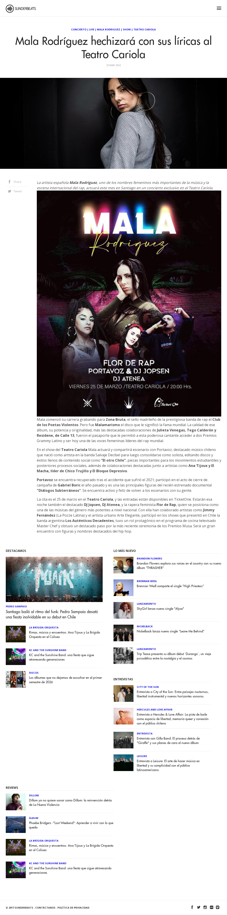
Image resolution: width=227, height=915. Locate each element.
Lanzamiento (146, 603)
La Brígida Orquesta (44, 627)
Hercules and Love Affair (154, 709)
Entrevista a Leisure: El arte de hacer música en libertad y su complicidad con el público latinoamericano (168, 766)
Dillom (34, 795)
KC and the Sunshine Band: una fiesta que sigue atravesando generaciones (61, 657)
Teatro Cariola (144, 29)
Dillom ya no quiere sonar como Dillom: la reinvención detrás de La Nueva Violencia (70, 803)
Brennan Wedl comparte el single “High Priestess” (170, 586)
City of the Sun (148, 687)
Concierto (78, 29)
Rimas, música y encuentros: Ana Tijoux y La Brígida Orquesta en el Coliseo (64, 635)
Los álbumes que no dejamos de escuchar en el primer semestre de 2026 (65, 680)
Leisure (142, 756)
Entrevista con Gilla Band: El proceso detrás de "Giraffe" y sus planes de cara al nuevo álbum (168, 741)
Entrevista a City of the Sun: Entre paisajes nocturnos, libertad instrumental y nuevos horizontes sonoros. (173, 694)
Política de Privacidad (73, 907)
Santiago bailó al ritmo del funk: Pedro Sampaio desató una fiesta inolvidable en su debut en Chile (52, 614)
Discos (34, 672)
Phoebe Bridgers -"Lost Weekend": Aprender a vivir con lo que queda (71, 825)
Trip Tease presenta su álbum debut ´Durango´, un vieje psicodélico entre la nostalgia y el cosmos (174, 656)
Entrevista (145, 733)
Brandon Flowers (149, 558)
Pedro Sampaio (16, 606)
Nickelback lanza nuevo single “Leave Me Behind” (170, 631)
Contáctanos (45, 907)
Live (91, 29)
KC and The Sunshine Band (47, 650)
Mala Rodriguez (108, 29)
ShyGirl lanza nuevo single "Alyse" (160, 608)
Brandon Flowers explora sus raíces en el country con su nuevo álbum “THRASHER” (179, 566)
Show (127, 29)
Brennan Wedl (147, 581)
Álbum (33, 818)
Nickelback (145, 626)
